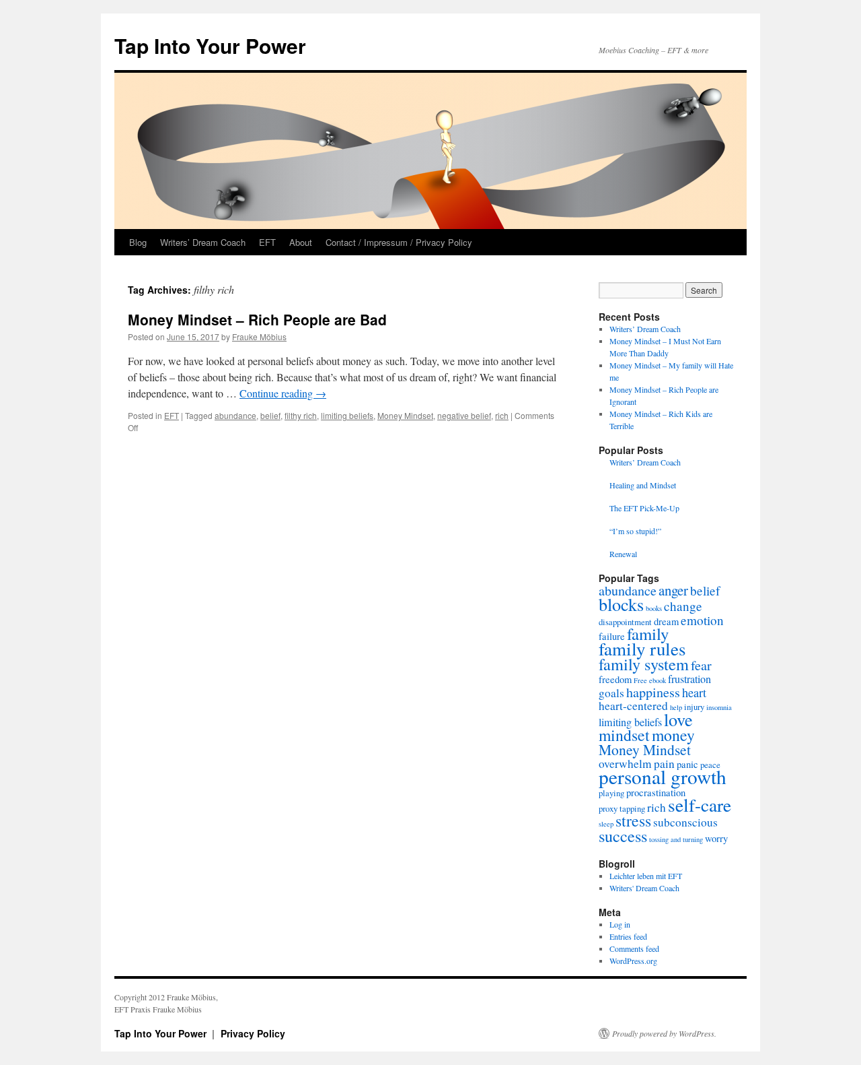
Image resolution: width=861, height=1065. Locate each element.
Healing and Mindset (642, 485)
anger (673, 590)
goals (611, 693)
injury (694, 707)
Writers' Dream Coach (644, 887)
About (300, 242)
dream (666, 621)
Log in (619, 924)
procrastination (655, 792)
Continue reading (282, 393)
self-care (699, 804)
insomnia (719, 707)
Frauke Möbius (259, 336)
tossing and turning (676, 839)
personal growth (662, 776)
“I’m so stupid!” (635, 530)
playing (611, 793)
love (678, 719)
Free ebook (650, 680)
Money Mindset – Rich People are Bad (257, 319)
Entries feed (628, 936)
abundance (235, 415)
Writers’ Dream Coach (203, 242)
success (623, 836)
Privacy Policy (253, 1033)
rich (502, 415)
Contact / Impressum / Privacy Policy (399, 242)
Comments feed (634, 948)
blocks (621, 604)
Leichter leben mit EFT (645, 875)
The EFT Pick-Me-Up (644, 508)
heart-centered (633, 705)
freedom (615, 679)
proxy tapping (622, 808)
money (673, 735)
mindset (624, 735)
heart (694, 692)
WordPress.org (633, 960)
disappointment (625, 622)
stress (633, 820)
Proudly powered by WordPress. (664, 1033)
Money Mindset (405, 415)
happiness (653, 692)
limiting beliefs (347, 415)
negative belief (464, 415)
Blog (138, 242)
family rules (642, 649)
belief (270, 415)
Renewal (623, 553)
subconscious (685, 822)
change (683, 606)
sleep (606, 824)
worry (716, 838)
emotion (702, 620)
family (648, 633)
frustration (689, 679)
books (654, 608)
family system (644, 664)
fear (701, 665)
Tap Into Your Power (210, 45)
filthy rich (301, 415)
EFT (267, 242)
